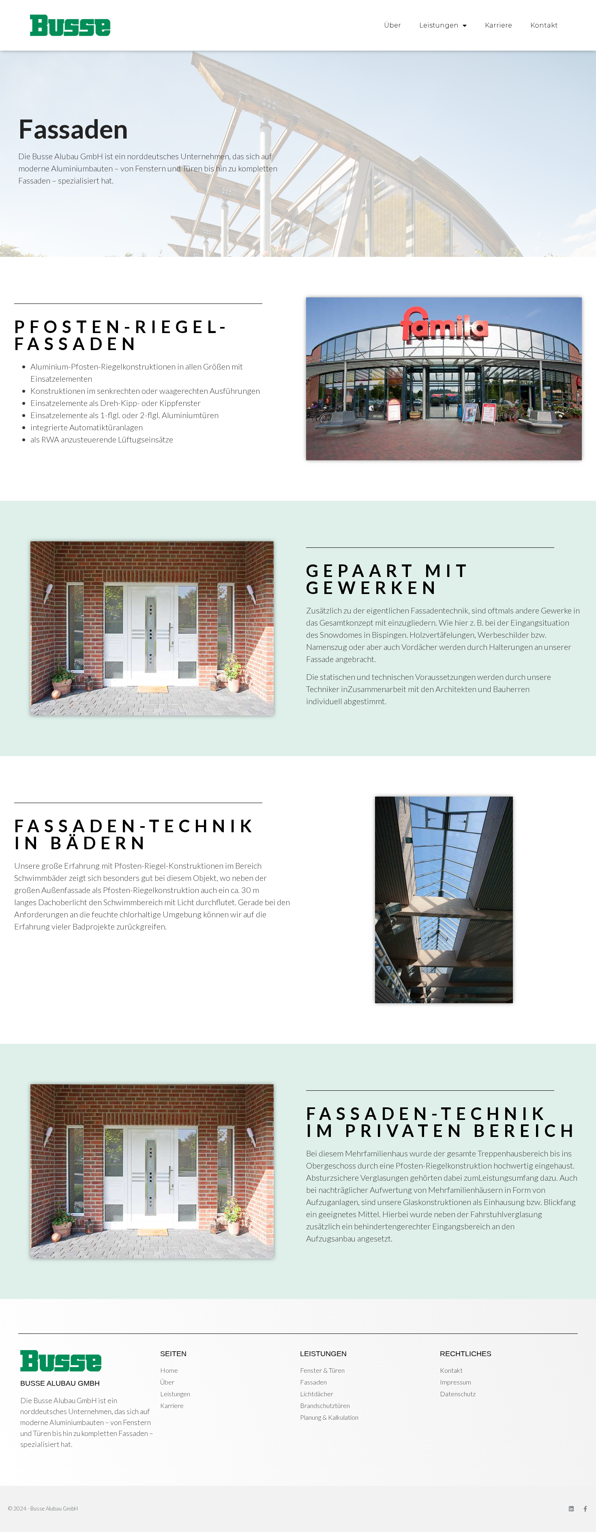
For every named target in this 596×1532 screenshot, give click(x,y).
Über (392, 25)
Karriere (498, 25)
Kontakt (544, 25)
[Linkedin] (571, 1509)
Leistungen (439, 25)
